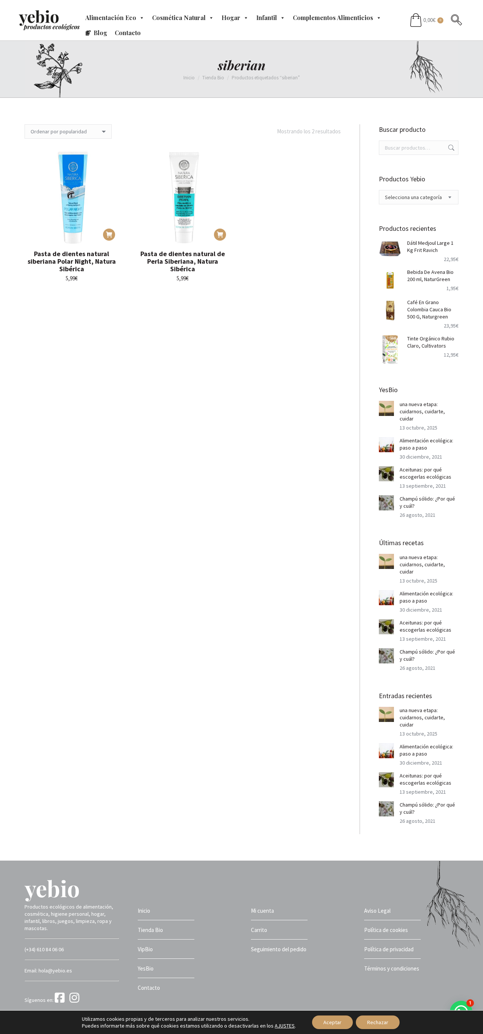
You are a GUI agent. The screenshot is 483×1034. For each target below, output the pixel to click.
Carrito (259, 930)
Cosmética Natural (179, 18)
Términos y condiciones (391, 968)
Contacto (128, 33)
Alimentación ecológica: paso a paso (426, 444)
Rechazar (377, 1022)
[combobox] (419, 197)
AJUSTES (285, 1025)
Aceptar (332, 1022)
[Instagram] (75, 1000)
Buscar (450, 148)
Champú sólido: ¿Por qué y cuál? (427, 502)
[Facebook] (61, 1000)
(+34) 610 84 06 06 (44, 949)
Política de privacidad (389, 949)
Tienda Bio (150, 930)
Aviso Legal (377, 910)
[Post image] (386, 408)
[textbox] (413, 197)
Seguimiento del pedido (278, 949)
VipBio (145, 949)
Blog (100, 33)
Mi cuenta (262, 910)
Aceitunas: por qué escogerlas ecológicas (425, 473)
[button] (109, 235)
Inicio (144, 910)
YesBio (146, 968)
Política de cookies (386, 930)
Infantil (266, 18)
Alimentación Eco (110, 18)
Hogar (231, 18)
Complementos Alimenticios (333, 18)
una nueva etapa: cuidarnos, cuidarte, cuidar (422, 411)
